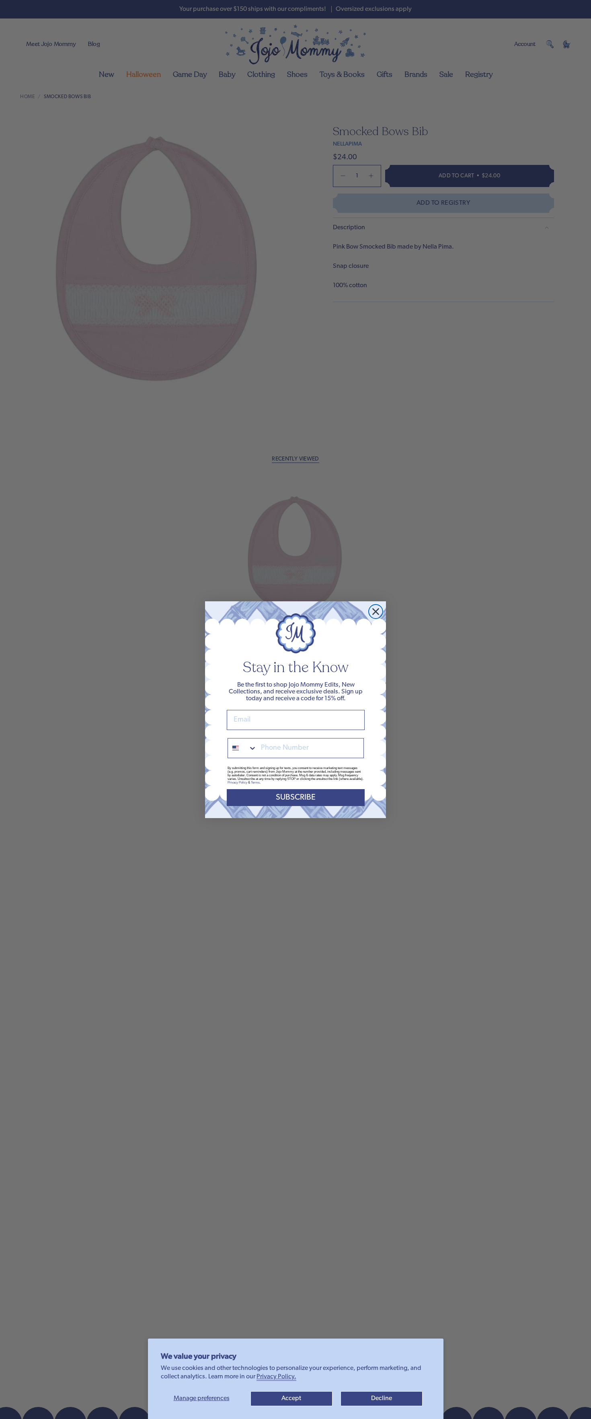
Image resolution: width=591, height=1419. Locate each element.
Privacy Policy (237, 782)
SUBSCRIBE (296, 798)
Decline (381, 1398)
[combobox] (242, 748)
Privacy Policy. (276, 1377)
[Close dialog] (376, 612)
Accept (291, 1398)
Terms (255, 782)
